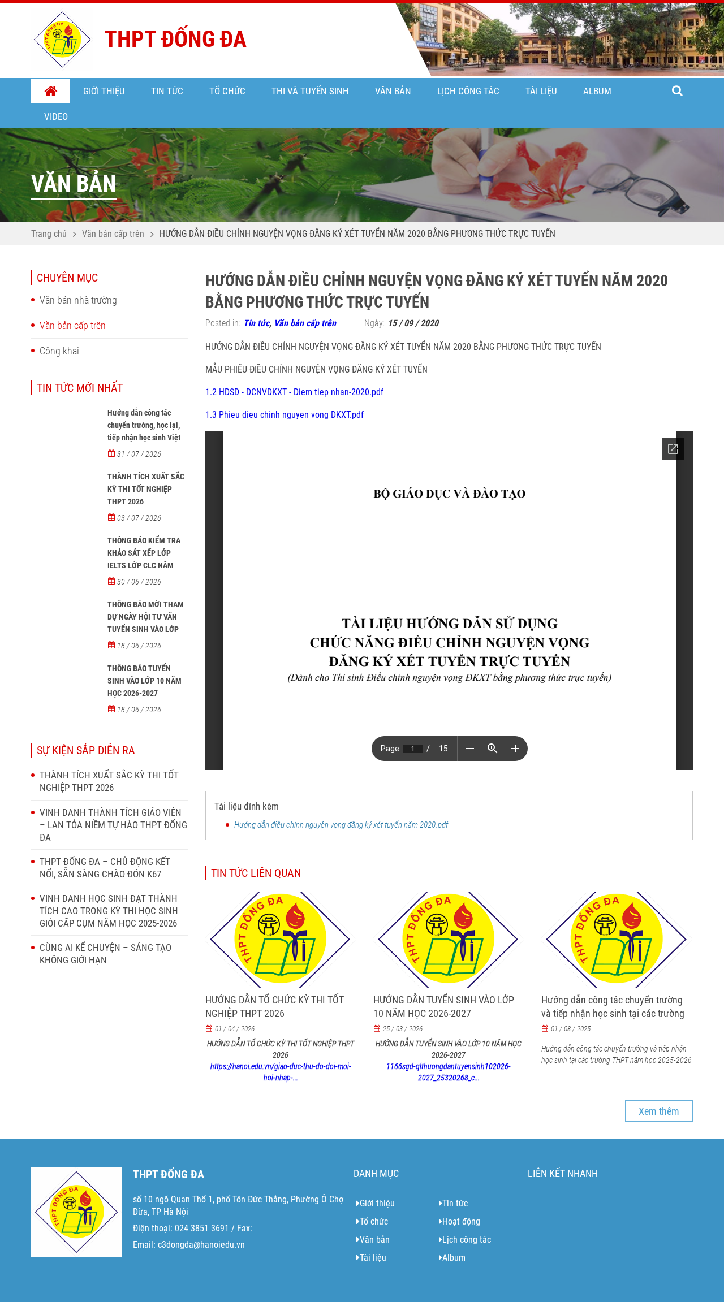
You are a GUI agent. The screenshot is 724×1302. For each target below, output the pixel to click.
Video (56, 116)
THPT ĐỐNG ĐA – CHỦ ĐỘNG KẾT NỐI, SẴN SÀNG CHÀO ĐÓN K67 (105, 868)
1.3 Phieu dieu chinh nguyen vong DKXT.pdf (284, 414)
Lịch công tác (468, 91)
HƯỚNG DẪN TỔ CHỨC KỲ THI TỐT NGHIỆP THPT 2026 (274, 1006)
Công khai (59, 351)
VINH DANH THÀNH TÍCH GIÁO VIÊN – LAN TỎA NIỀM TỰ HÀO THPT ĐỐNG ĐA (113, 825)
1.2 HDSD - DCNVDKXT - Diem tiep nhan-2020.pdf (294, 392)
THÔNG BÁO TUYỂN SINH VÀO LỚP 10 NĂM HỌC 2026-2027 (144, 681)
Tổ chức (227, 91)
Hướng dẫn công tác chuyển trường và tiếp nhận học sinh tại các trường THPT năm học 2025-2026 (612, 1013)
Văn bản (393, 91)
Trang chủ (50, 91)
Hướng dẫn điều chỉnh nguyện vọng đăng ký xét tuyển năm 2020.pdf (341, 825)
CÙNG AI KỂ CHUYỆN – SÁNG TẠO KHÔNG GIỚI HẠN (105, 954)
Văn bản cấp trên (113, 233)
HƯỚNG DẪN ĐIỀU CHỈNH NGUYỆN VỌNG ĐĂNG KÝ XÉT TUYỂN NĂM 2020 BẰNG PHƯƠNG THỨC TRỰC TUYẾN (357, 233)
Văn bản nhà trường (78, 300)
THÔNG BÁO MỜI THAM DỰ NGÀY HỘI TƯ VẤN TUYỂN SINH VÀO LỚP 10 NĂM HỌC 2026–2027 (147, 623)
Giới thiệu (104, 91)
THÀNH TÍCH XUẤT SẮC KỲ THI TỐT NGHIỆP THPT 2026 (145, 489)
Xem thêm (659, 1111)
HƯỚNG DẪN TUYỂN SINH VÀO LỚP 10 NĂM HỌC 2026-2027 (443, 1006)
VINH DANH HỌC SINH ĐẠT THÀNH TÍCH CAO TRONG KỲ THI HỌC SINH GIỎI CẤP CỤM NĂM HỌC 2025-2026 (109, 911)
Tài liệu (541, 91)
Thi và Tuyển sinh (310, 91)
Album (597, 91)
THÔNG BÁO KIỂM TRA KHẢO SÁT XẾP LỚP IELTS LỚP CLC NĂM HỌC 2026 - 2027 (143, 559)
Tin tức (167, 91)
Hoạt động (461, 1221)
